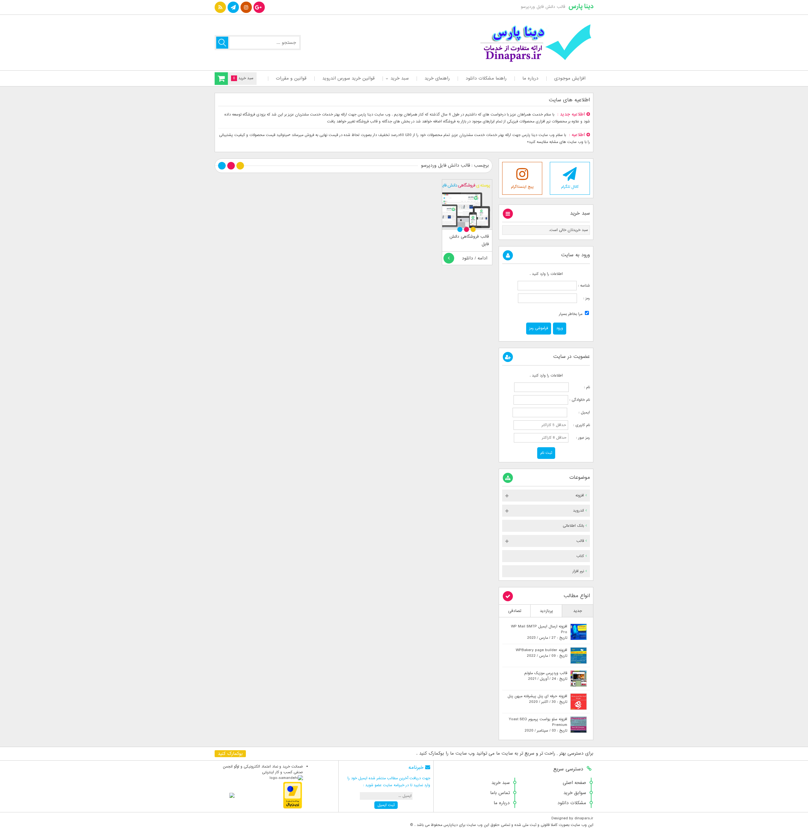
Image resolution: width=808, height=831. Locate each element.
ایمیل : (579, 412)
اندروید (578, 510)
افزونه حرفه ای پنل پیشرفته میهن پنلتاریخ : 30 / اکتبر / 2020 (537, 699)
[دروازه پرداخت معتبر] (292, 807)
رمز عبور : (580, 438)
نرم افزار (578, 571)
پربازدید (546, 611)
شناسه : (583, 285)
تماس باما (500, 792)
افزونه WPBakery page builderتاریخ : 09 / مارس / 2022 (541, 653)
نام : (580, 387)
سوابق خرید (574, 792)
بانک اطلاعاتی (573, 526)
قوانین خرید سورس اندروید (348, 78)
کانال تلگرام (570, 187)
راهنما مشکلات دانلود (486, 78)
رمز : (583, 298)
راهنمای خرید (437, 78)
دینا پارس (580, 6)
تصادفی (514, 611)
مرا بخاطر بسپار (571, 314)
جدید (577, 611)
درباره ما (530, 78)
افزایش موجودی (569, 78)
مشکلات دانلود (571, 802)
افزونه (579, 495)
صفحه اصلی (574, 782)
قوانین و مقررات (291, 78)
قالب (580, 541)
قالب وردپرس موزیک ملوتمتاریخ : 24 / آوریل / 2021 (545, 676)
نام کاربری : (579, 425)
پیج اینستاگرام (522, 187)
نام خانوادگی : (579, 400)
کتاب (580, 556)
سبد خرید (399, 78)
